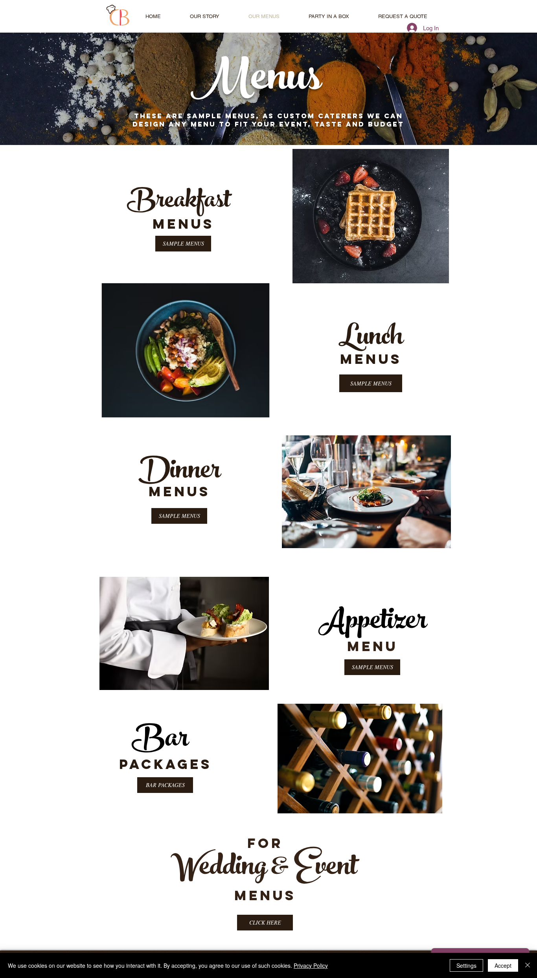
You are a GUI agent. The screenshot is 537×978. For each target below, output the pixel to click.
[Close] (527, 965)
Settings (466, 965)
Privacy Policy (311, 965)
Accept (503, 965)
